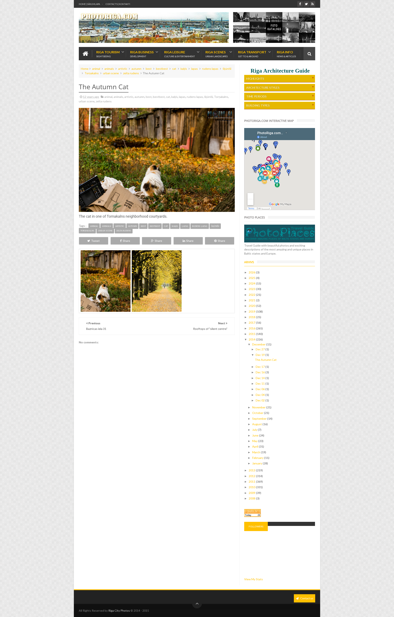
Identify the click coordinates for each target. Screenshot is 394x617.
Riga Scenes (216, 53)
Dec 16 (260, 372)
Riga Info (286, 53)
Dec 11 (260, 383)
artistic (122, 68)
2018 (252, 317)
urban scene (111, 73)
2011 (252, 481)
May (255, 441)
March (256, 452)
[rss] (312, 4)
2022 (252, 294)
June (255, 435)
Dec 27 (260, 349)
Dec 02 (260, 400)
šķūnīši (227, 68)
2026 (252, 272)
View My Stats (253, 579)
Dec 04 (260, 394)
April (255, 446)
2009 (252, 493)
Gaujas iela (157, 288)
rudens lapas (210, 68)
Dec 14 (260, 378)
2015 (252, 334)
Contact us (306, 598)
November (259, 407)
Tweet (95, 240)
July (255, 429)
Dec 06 (260, 389)
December (259, 344)
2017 (252, 322)
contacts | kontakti (117, 4)
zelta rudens (131, 73)
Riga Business (142, 53)
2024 (252, 283)
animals (109, 68)
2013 (252, 470)
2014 (252, 339)
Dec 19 (260, 354)
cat (174, 68)
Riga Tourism (108, 53)
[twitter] (306, 4)
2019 (252, 311)
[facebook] (300, 4)
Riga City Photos (119, 610)
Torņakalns (92, 73)
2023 (252, 289)
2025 (252, 278)
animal (96, 68)
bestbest (162, 68)
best (149, 68)
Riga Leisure (179, 53)
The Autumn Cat (266, 359)
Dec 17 (260, 366)
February (258, 457)
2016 (252, 328)
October (258, 413)
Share (126, 240)
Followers (256, 526)
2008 (252, 498)
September (259, 418)
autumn (136, 68)
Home (84, 68)
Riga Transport (252, 53)
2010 (252, 487)
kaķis (184, 68)
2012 (252, 476)
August (257, 424)
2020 (252, 305)
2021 (252, 300)
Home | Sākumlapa (89, 4)
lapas (194, 68)
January (257, 463)
